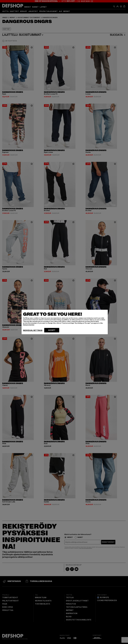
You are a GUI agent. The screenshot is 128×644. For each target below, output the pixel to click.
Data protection (28, 325)
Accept (51, 330)
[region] (65, 322)
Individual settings (32, 330)
